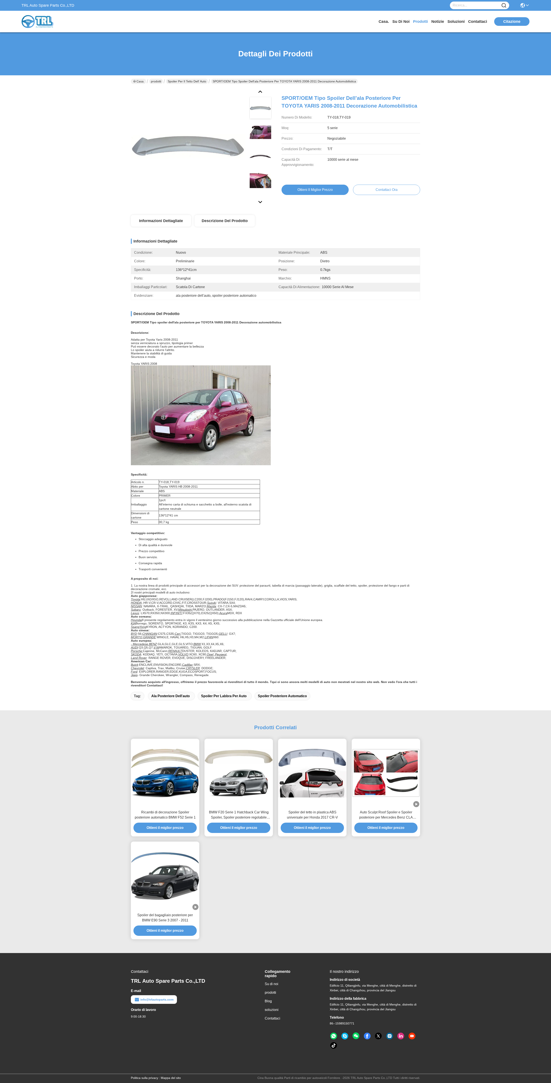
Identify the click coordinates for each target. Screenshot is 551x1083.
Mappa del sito (171, 1078)
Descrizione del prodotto (225, 221)
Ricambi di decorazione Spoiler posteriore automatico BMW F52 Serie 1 (165, 814)
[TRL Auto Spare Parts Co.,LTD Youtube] (412, 1036)
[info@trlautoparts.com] (345, 1036)
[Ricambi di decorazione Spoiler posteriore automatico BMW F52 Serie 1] (165, 772)
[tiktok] (333, 1045)
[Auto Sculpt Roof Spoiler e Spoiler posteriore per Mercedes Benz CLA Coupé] (386, 772)
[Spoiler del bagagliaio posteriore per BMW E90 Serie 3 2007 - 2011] (165, 875)
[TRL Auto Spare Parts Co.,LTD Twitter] (378, 1036)
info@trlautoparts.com (156, 999)
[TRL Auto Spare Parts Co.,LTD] (45, 21)
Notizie (437, 21)
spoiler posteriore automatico (282, 696)
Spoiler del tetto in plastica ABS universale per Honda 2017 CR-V (312, 814)
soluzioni (456, 21)
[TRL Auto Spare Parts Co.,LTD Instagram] (389, 1036)
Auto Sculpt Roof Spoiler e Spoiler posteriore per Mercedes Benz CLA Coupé (386, 815)
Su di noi (401, 21)
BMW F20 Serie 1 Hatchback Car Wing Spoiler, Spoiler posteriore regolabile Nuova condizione (239, 815)
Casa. (384, 21)
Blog (268, 1001)
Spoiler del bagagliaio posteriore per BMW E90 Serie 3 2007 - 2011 (165, 917)
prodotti (420, 21)
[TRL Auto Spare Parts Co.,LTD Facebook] (367, 1036)
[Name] (503, 5)
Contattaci (477, 21)
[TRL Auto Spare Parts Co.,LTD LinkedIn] (401, 1036)
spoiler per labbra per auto (224, 696)
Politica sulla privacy (144, 1078)
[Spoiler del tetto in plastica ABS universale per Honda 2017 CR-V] (312, 772)
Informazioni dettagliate (161, 221)
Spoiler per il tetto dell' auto (187, 81)
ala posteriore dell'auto (170, 696)
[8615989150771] (333, 1036)
